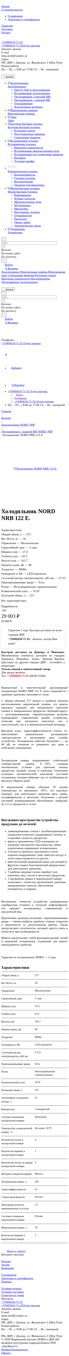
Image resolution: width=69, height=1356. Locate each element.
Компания (7, 1268)
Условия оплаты (11, 1288)
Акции (5, 1264)
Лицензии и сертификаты (24, 19)
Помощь (6, 1281)
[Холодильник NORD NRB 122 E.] (35, 469)
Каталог (6, 1261)
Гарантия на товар (12, 1295)
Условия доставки (12, 1291)
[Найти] (4, 260)
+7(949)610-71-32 (12, 42)
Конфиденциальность (14, 1349)
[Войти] (2, 350)
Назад (19, 394)
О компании (15, 16)
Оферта (6, 1353)
